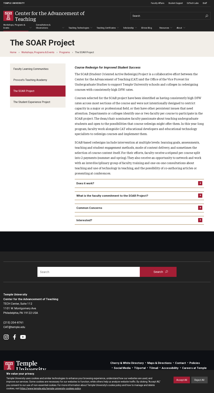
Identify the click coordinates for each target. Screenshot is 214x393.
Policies (194, 363)
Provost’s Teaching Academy (30, 80)
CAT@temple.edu (14, 327)
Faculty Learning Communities (30, 69)
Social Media (122, 368)
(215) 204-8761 (13, 322)
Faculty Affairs (157, 3)
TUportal (140, 368)
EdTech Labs (193, 3)
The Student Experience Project (31, 102)
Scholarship (128, 28)
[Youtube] (23, 337)
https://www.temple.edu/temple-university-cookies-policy (50, 388)
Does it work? (85, 183)
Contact (180, 363)
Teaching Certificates (106, 28)
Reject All (199, 380)
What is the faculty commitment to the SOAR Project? (112, 195)
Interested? (84, 220)
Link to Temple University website (25, 367)
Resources (164, 28)
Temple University (14, 3)
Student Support (175, 3)
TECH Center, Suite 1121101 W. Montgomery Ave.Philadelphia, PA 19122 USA (20, 308)
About (179, 28)
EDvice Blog (146, 28)
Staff (205, 3)
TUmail (153, 368)
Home (13, 52)
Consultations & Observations (43, 26)
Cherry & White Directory (127, 363)
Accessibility (170, 368)
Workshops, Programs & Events (14, 26)
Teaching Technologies (79, 28)
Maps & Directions (159, 363)
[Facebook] (15, 337)
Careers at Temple (194, 368)
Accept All (181, 380)
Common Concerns (89, 208)
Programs (64, 52)
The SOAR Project (23, 91)
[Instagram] (6, 337)
